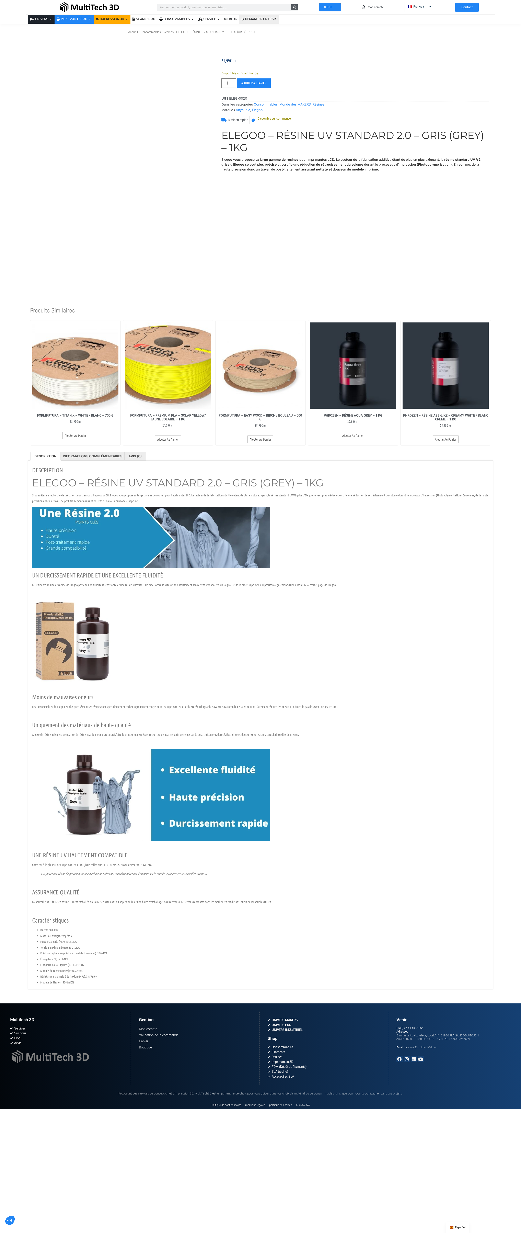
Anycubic (243, 110)
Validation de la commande (158, 1035)
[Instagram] (407, 1059)
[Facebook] (399, 1059)
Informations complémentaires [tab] (92, 456)
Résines (168, 32)
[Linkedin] (414, 1059)
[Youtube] (421, 1059)
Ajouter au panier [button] (75, 435)
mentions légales (255, 1105)
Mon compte (148, 1029)
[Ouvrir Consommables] (192, 19)
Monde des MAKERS (295, 104)
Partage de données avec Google (30, 1196)
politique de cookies (280, 1105)
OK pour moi (75, 1212)
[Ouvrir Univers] (51, 19)
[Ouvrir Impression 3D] (126, 19)
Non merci (18, 1212)
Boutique (145, 1047)
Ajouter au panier (253, 83)
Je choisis (46, 1212)
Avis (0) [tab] (135, 456)
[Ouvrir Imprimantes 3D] (90, 19)
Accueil (133, 32)
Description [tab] (45, 456)
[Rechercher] (294, 7)
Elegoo (257, 110)
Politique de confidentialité (226, 1105)
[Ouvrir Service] (218, 19)
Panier (143, 1041)
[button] (10, 1220)
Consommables (150, 32)
